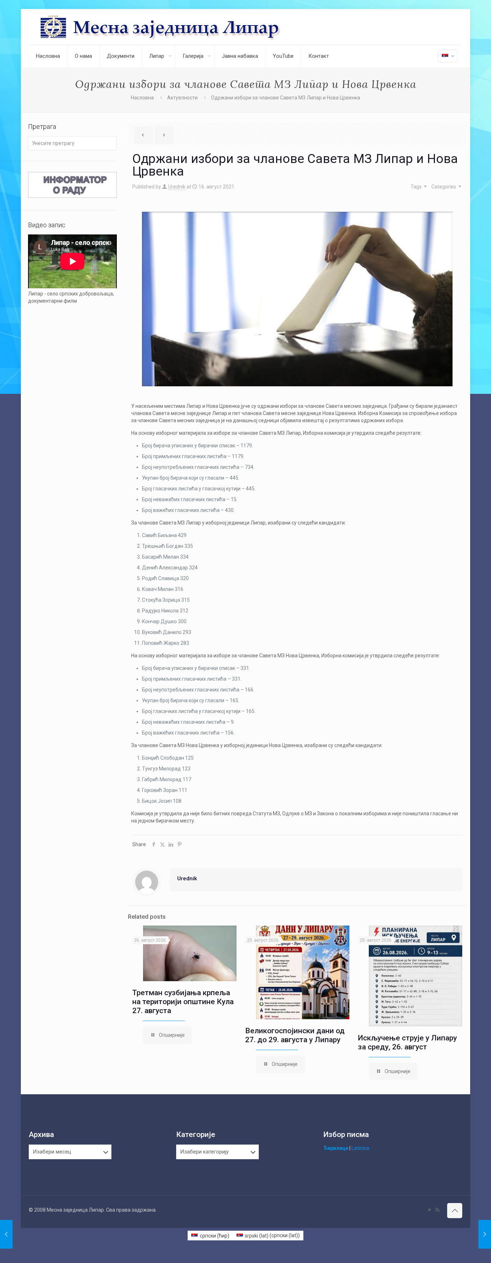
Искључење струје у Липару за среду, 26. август (407, 1042)
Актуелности (182, 98)
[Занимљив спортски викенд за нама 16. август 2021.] (484, 1234)
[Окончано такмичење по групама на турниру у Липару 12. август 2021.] (6, 1234)
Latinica (360, 1148)
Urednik (176, 187)
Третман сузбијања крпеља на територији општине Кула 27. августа (183, 1001)
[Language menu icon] (448, 56)
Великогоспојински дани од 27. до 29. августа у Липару (295, 1035)
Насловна (142, 98)
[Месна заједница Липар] (187, 27)
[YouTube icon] (429, 1210)
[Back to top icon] (454, 1210)
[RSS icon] (437, 1210)
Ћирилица (335, 1148)
